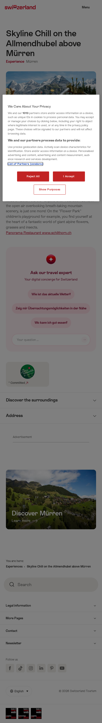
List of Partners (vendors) (25, 164)
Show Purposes (49, 189)
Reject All (33, 176)
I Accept (68, 176)
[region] (51, 147)
